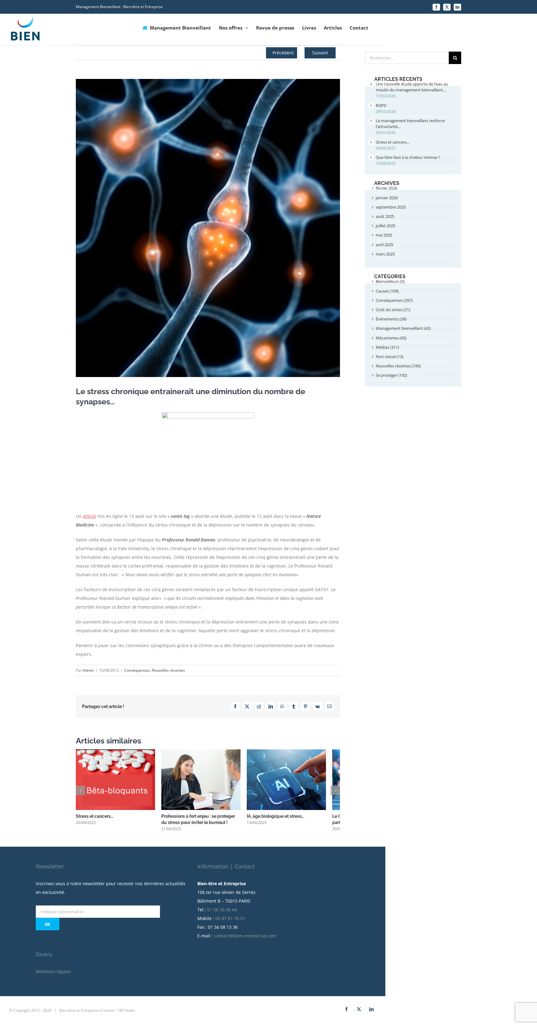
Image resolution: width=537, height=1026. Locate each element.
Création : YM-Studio (117, 1013)
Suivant (320, 53)
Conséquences (137, 670)
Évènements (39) (391, 319)
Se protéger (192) (391, 375)
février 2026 (386, 188)
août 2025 (385, 216)
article (89, 516)
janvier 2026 (387, 197)
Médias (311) (387, 347)
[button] (80, 792)
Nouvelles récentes (168, 670)
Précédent (283, 53)
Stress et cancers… (94, 819)
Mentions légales (53, 975)
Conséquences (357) (394, 300)
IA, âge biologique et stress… (285, 819)
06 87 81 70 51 (230, 922)
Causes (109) (387, 291)
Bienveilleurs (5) (390, 281)
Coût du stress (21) (393, 309)
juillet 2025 (385, 225)
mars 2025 (385, 254)
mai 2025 (384, 235)
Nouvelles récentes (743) (398, 366)
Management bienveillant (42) (403, 328)
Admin (88, 670)
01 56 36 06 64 (222, 913)
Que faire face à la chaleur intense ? (408, 157)
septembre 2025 (391, 207)
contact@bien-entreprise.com (245, 939)
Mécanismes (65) (391, 338)
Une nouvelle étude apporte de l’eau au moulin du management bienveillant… (412, 87)
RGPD (381, 105)
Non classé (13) (389, 356)
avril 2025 (384, 244)
